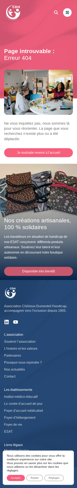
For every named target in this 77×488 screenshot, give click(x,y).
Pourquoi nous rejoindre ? (23, 362)
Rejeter (35, 478)
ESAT (8, 431)
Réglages (54, 478)
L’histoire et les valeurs (20, 348)
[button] (38, 271)
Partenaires (12, 355)
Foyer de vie (13, 424)
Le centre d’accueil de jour (23, 403)
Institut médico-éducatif (21, 396)
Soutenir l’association (20, 341)
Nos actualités (14, 369)
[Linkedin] (6, 322)
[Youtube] (15, 322)
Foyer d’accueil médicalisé (23, 410)
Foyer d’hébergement (19, 417)
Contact (9, 376)
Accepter (16, 478)
